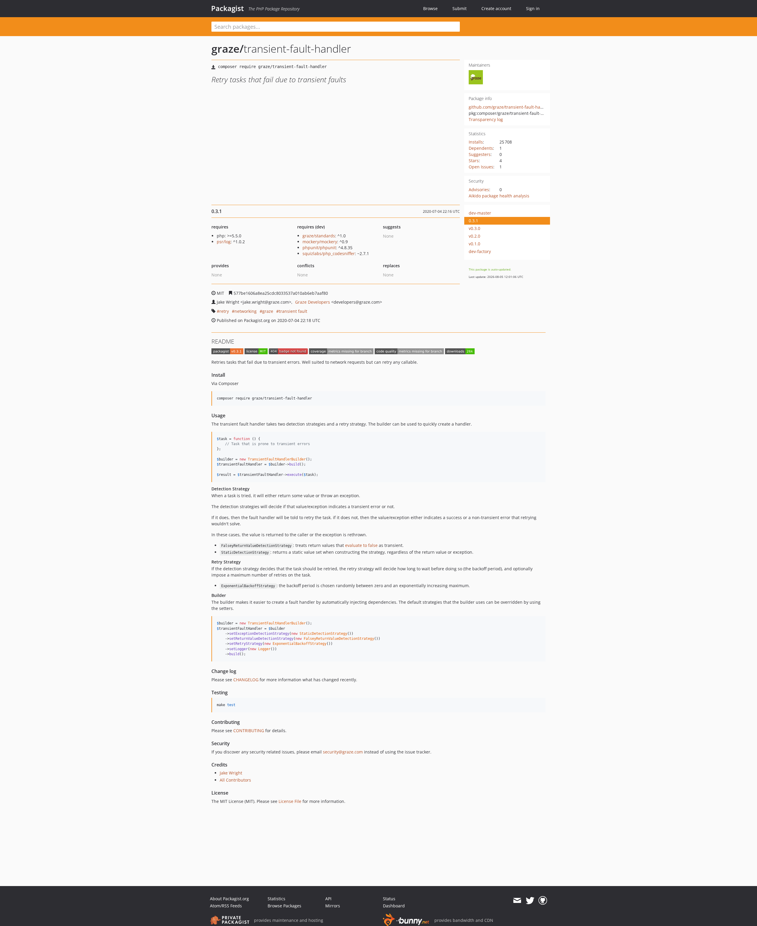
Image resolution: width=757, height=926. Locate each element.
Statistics (276, 898)
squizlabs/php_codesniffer (329, 253)
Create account (496, 8)
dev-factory (480, 251)
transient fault (293, 311)
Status (389, 898)
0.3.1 (473, 220)
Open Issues (481, 167)
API (328, 898)
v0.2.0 (474, 236)
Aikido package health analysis (499, 196)
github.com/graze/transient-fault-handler (510, 107)
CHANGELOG (245, 679)
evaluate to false (361, 545)
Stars (474, 160)
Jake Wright (231, 773)
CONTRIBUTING (248, 730)
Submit (459, 8)
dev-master (480, 213)
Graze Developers (312, 302)
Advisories (479, 189)
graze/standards (319, 236)
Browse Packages (284, 906)
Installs (476, 142)
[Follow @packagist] (530, 900)
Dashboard (394, 906)
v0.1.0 (474, 244)
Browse (430, 8)
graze (267, 311)
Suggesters (480, 154)
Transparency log (486, 119)
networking (245, 311)
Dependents (481, 148)
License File (290, 801)
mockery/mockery (320, 241)
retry (224, 311)
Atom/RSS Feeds (226, 906)
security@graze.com (343, 752)
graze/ (227, 48)
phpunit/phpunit (319, 247)
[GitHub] (542, 900)
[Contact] (517, 900)
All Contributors (235, 780)
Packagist (227, 8)
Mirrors (332, 906)
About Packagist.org (229, 898)
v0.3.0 (474, 228)
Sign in (533, 8)
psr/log (224, 241)
